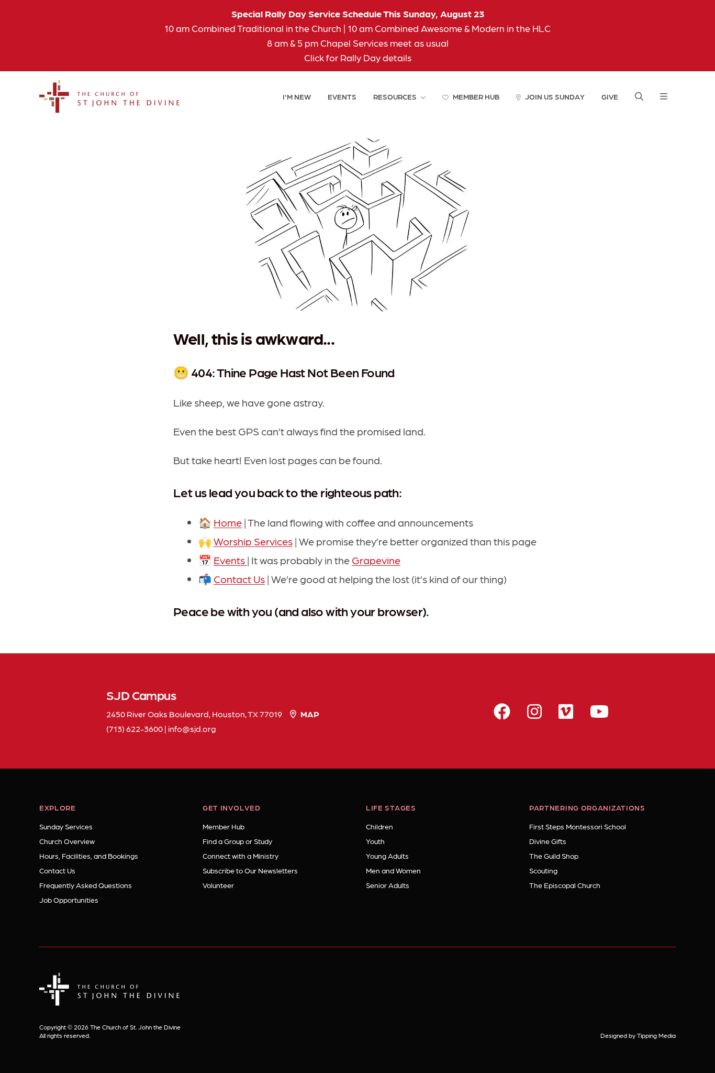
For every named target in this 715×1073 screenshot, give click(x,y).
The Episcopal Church (564, 885)
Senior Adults (387, 885)
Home (228, 522)
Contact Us (239, 579)
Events (230, 560)
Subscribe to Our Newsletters (250, 870)
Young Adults (387, 855)
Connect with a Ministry (240, 855)
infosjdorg (192, 728)
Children (379, 826)
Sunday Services (66, 826)
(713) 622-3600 (134, 728)
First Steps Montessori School (577, 826)
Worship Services (253, 541)
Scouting (543, 870)
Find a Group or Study (237, 841)
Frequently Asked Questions (85, 885)
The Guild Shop (553, 855)
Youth (375, 841)
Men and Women (393, 870)
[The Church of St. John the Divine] (109, 96)
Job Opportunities (68, 899)
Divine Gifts (547, 841)
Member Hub (223, 826)
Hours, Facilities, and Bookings (88, 855)
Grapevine (376, 560)
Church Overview (67, 841)
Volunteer (218, 885)
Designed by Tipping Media (638, 1035)
